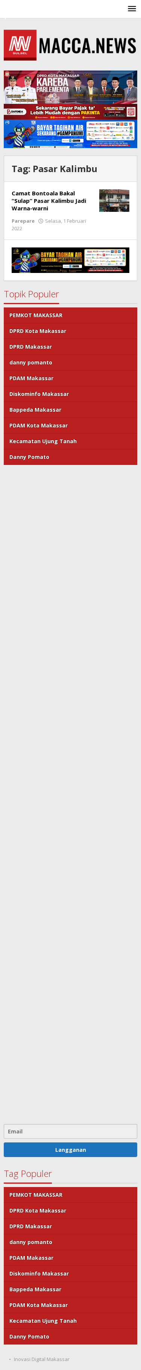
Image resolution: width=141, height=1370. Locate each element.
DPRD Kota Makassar (37, 330)
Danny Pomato (29, 456)
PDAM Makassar (31, 378)
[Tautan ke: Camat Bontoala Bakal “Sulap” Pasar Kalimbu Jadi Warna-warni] (114, 200)
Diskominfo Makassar (39, 393)
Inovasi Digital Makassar (42, 1359)
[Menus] (132, 8)
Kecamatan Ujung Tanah (43, 441)
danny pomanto (30, 362)
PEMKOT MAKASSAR (35, 315)
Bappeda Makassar (35, 409)
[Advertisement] (70, 793)
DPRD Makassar (30, 346)
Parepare (23, 220)
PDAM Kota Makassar (38, 425)
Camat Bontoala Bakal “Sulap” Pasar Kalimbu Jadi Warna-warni (49, 200)
